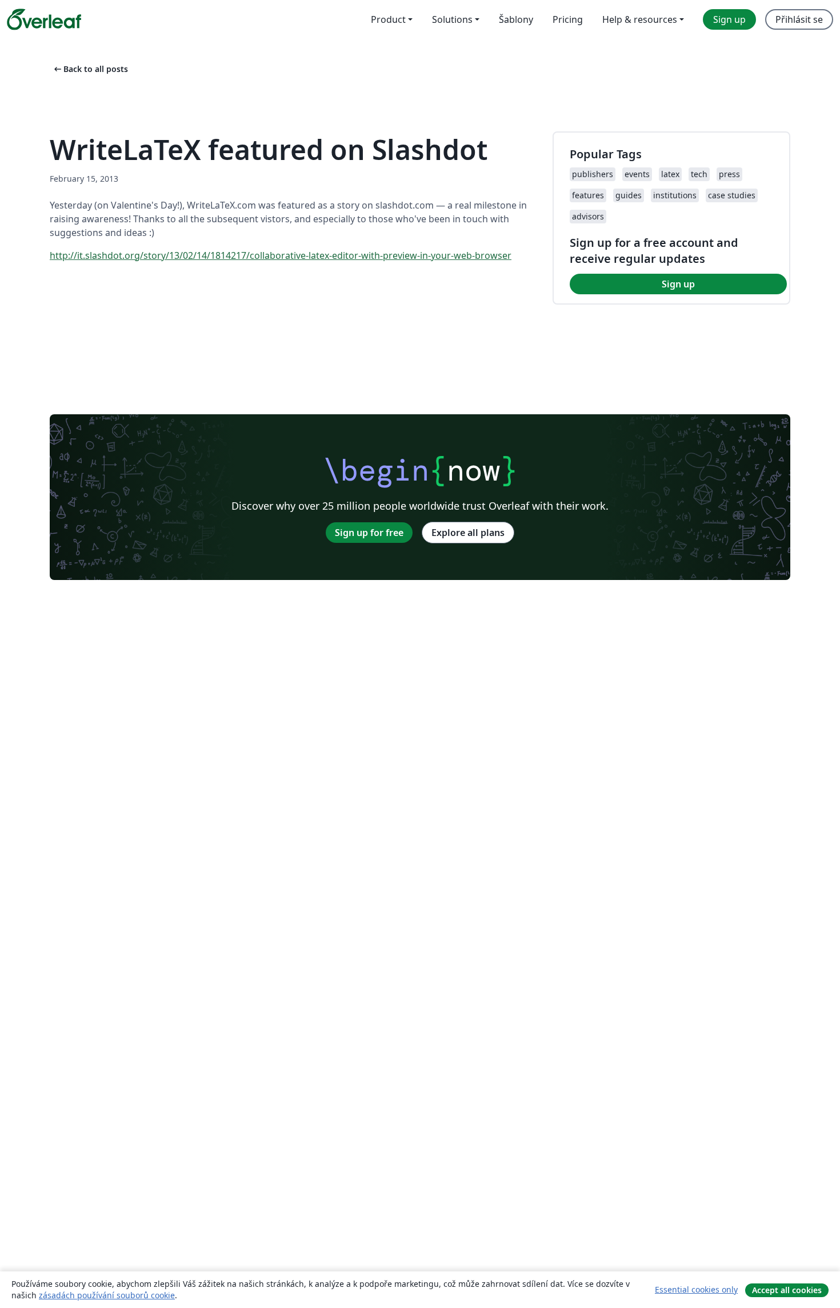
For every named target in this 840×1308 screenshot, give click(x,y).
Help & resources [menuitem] (639, 19)
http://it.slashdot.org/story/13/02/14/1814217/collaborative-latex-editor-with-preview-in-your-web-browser (280, 255)
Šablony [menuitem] (516, 19)
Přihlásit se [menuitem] (799, 19)
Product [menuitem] (388, 19)
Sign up (678, 284)
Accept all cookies (787, 1290)
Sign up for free (369, 532)
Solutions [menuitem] (452, 19)
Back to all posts (90, 68)
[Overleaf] (44, 19)
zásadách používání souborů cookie (107, 1295)
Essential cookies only (696, 1289)
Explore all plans (468, 532)
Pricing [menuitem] (568, 19)
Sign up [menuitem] (729, 19)
